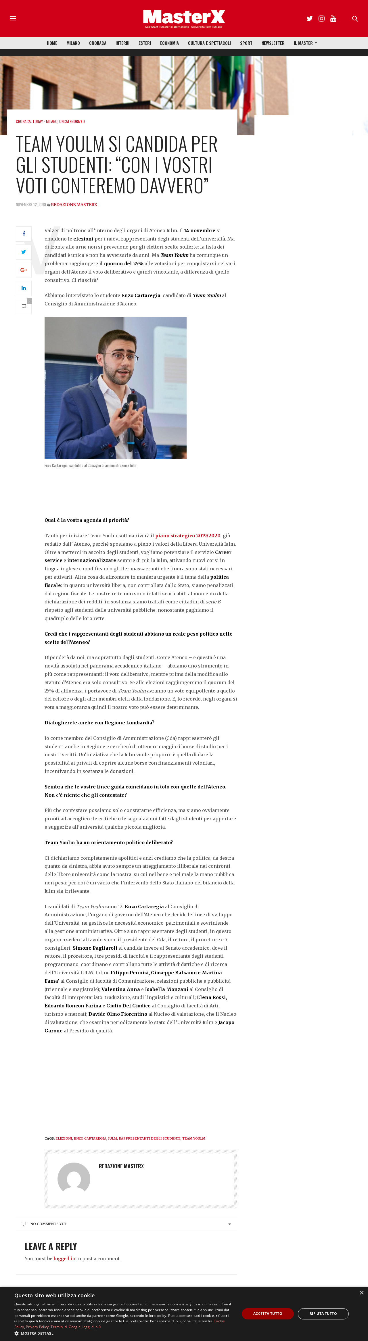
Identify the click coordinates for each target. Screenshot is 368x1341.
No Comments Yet (48, 1224)
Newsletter (273, 43)
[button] (123, 1333)
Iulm (112, 1138)
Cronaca (97, 43)
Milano (73, 43)
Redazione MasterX (74, 204)
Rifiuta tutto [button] (323, 1313)
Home (52, 43)
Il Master (303, 43)
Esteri (145, 43)
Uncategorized (72, 121)
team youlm (193, 1138)
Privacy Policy (37, 1326)
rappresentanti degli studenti (150, 1138)
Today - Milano (44, 121)
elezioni (63, 1138)
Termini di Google (65, 1326)
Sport (246, 43)
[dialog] (184, 1314)
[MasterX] (184, 19)
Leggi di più (91, 1326)
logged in (64, 1258)
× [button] (361, 1293)
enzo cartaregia (90, 1138)
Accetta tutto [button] (267, 1313)
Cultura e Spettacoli (209, 43)
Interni (122, 43)
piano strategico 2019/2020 (188, 535)
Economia (169, 43)
